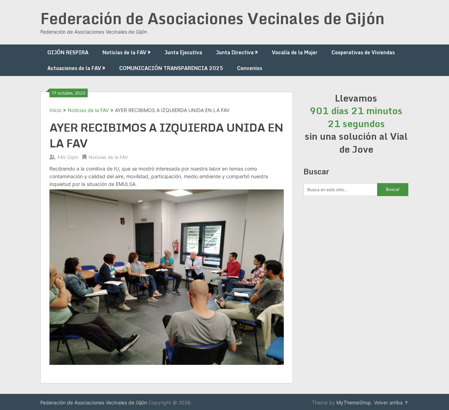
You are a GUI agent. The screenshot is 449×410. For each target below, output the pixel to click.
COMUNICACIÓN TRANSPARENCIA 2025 (171, 68)
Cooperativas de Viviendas (363, 52)
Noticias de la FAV (124, 52)
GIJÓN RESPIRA (67, 52)
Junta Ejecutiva (183, 52)
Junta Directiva (235, 52)
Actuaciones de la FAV (74, 68)
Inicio (55, 110)
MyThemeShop (353, 402)
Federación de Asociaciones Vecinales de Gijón (212, 18)
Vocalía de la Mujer (294, 52)
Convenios (249, 68)
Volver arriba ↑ (391, 402)
